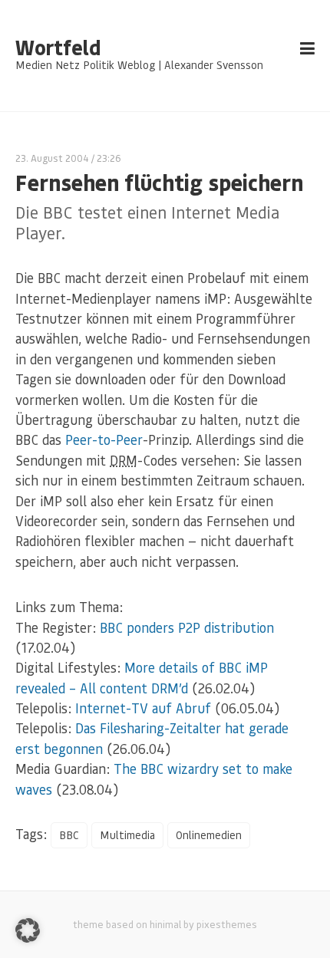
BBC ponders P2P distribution (187, 627)
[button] (27, 930)
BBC (69, 835)
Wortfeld (58, 47)
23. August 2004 (52, 157)
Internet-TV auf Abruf (143, 708)
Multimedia (127, 835)
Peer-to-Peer (104, 439)
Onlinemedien (209, 835)
